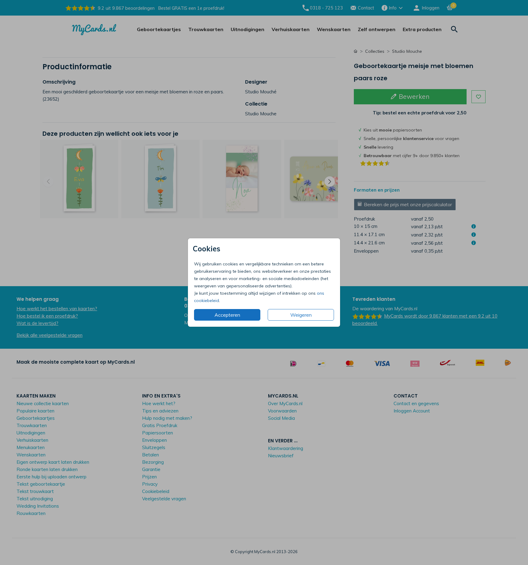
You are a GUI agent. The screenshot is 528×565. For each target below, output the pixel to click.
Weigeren (301, 315)
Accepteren (227, 315)
